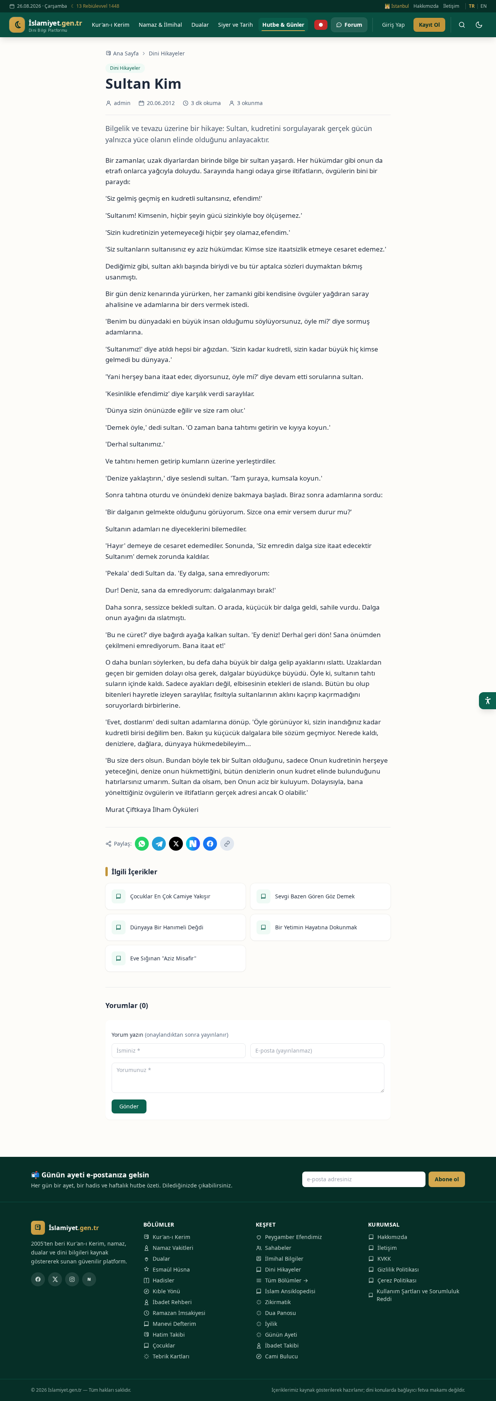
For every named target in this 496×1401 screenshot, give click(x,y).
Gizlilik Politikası (398, 1269)
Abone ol (447, 1179)
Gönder (129, 1106)
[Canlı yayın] (320, 25)
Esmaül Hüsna (171, 1269)
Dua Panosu (280, 1313)
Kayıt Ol (429, 24)
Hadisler (163, 1280)
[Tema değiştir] (479, 25)
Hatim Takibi (169, 1334)
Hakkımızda (426, 6)
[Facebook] (38, 1279)
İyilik (271, 1323)
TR (472, 6)
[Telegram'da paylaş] (159, 844)
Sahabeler (278, 1247)
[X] (55, 1279)
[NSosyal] (89, 1279)
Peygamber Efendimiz (293, 1237)
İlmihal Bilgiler (284, 1258)
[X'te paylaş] (176, 844)
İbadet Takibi (282, 1345)
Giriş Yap (393, 24)
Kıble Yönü (166, 1291)
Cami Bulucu (281, 1356)
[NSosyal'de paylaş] (193, 844)
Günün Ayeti (281, 1334)
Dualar (161, 1258)
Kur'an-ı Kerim (171, 1237)
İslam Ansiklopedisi (290, 1291)
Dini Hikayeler (167, 53)
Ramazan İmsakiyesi (179, 1313)
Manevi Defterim (174, 1323)
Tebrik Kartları (171, 1356)
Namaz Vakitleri (173, 1247)
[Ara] (462, 25)
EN (483, 6)
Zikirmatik (278, 1302)
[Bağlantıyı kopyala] (227, 844)
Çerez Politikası (397, 1280)
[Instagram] (72, 1279)
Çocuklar (164, 1345)
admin (122, 103)
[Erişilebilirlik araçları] (487, 700)
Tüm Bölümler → (286, 1280)
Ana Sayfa (126, 53)
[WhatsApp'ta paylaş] (142, 844)
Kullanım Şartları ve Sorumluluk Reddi (418, 1295)
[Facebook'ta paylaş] (210, 844)
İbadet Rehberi (172, 1302)
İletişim (451, 6)
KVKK (384, 1258)
